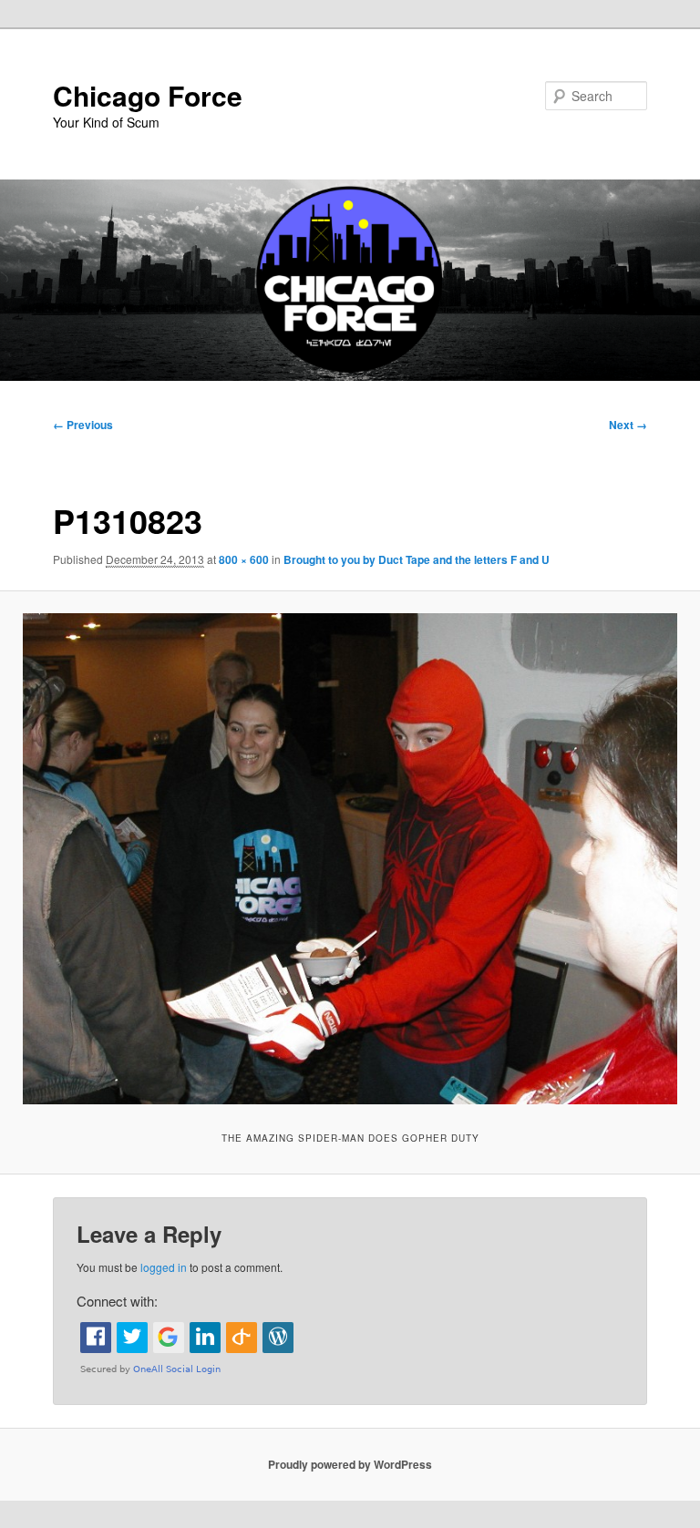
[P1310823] (350, 858)
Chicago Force (147, 95)
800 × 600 (244, 559)
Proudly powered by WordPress (350, 1464)
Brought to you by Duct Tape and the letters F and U (416, 559)
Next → (628, 424)
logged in (163, 1267)
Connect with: (117, 1300)
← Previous (83, 424)
